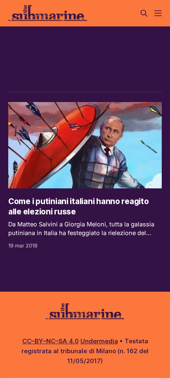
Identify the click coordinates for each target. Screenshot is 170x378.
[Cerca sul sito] (144, 13)
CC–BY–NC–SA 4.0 (50, 341)
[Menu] (158, 13)
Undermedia (99, 341)
